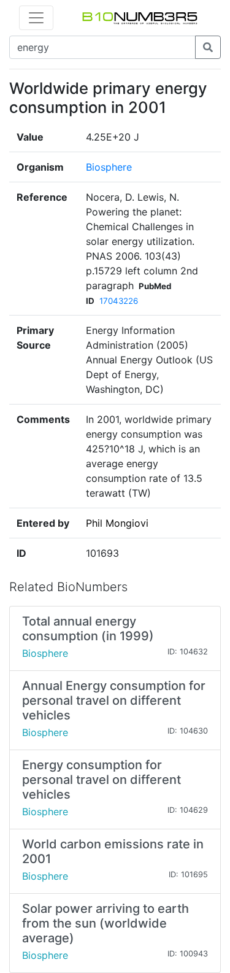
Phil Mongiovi (117, 523)
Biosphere (109, 167)
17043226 (118, 301)
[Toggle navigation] (36, 18)
